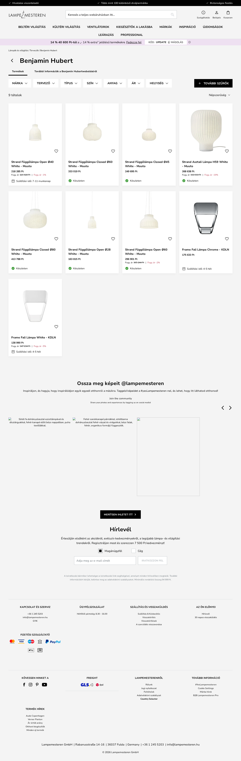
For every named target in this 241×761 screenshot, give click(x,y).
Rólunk (149, 684)
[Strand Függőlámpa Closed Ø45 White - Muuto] (149, 144)
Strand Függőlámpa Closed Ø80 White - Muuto (33, 252)
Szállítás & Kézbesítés (149, 613)
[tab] (19, 83)
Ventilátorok (98, 27)
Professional (132, 35)
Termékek (18, 71)
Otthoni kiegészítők (35, 726)
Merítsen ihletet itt (118, 514)
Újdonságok (213, 27)
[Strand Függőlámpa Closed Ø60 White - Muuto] (92, 144)
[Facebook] (24, 684)
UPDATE (166, 42)
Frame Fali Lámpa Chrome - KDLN (205, 249)
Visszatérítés (148, 617)
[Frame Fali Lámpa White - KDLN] (35, 317)
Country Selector (149, 698)
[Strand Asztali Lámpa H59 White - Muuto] (206, 144)
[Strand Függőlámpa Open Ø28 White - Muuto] (92, 232)
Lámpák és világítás (18, 50)
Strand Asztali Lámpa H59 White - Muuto (205, 164)
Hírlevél (206, 613)
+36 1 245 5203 (35, 613)
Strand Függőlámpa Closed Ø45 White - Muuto (147, 164)
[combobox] (121, 14)
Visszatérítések (149, 620)
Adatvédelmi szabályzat (149, 695)
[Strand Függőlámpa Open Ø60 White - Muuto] (149, 232)
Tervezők (34, 50)
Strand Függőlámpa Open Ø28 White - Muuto (89, 252)
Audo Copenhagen (35, 715)
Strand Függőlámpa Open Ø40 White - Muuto (32, 164)
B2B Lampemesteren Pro (205, 695)
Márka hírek (206, 691)
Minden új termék (35, 730)
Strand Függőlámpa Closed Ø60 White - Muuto (90, 164)
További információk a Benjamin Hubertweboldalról (65, 71)
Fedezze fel (133, 42)
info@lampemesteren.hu (35, 617)
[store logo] (27, 14)
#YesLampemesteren (205, 684)
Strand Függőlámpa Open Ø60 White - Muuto (146, 252)
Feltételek (149, 691)
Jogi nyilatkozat (149, 688)
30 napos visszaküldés (206, 617)
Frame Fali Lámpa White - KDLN (33, 337)
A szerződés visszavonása (149, 624)
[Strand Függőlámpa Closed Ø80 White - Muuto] (35, 232)
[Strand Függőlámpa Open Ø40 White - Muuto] (35, 144)
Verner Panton (35, 719)
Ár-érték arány (35, 722)
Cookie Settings (206, 688)
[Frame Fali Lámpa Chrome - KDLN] (206, 232)
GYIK (35, 620)
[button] (56, 151)
